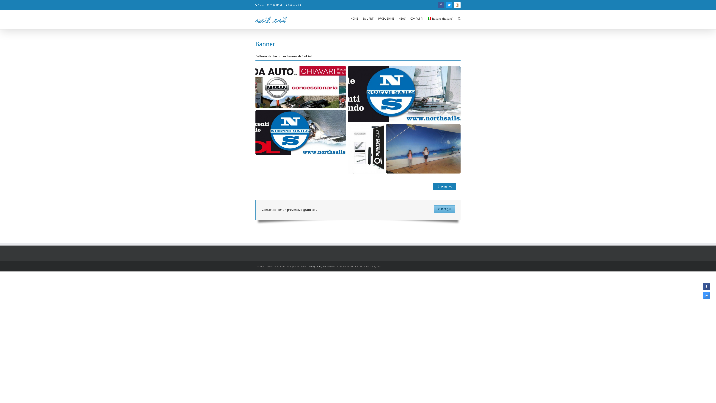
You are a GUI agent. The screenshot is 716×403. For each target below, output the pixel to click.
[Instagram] (457, 5)
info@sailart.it (293, 5)
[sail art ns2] (300, 133)
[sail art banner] (423, 150)
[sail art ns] (404, 94)
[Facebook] (441, 5)
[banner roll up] (366, 149)
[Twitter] (449, 5)
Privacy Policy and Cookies (321, 266)
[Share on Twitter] (706, 298)
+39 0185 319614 (274, 5)
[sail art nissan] (300, 89)
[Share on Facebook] (706, 289)
